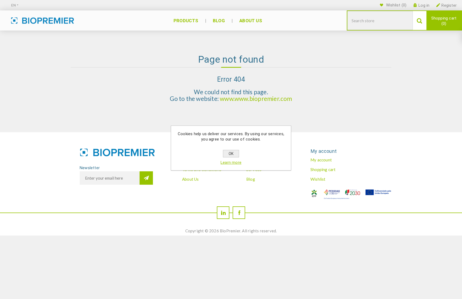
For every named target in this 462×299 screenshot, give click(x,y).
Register (449, 5)
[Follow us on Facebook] (239, 212)
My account (321, 159)
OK (231, 154)
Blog (250, 179)
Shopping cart (444, 21)
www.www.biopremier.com (256, 98)
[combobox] (380, 20)
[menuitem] (208, 179)
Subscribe (146, 178)
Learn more (231, 162)
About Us (190, 179)
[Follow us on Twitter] (223, 212)
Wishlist (318, 179)
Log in (423, 5)
